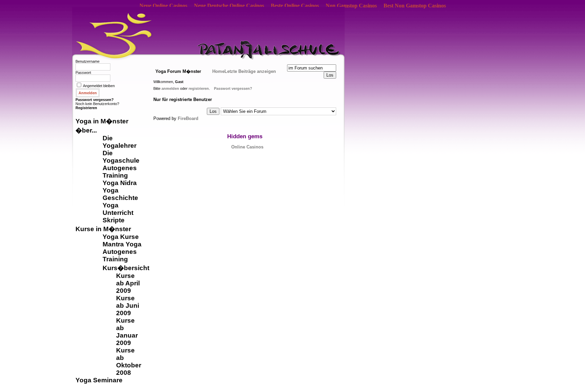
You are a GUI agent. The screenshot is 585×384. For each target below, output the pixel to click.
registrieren (199, 88)
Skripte (114, 220)
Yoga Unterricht (118, 209)
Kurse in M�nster (103, 229)
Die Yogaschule (121, 156)
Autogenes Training (120, 171)
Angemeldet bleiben (99, 86)
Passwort (83, 72)
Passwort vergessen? (94, 100)
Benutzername (87, 61)
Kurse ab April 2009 (128, 283)
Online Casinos (247, 146)
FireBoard (188, 118)
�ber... (86, 130)
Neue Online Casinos (163, 5)
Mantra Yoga (122, 244)
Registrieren (86, 108)
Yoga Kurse (121, 236)
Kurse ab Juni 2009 (127, 306)
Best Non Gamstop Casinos (415, 5)
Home (218, 71)
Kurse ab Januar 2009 (127, 331)
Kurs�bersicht (126, 267)
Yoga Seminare (99, 380)
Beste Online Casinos (295, 5)
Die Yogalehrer (119, 142)
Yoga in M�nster (101, 121)
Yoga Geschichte (120, 194)
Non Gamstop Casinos (351, 5)
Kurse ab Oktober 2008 (128, 361)
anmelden (170, 88)
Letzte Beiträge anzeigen (250, 71)
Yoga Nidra (120, 182)
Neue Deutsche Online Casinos (229, 5)
